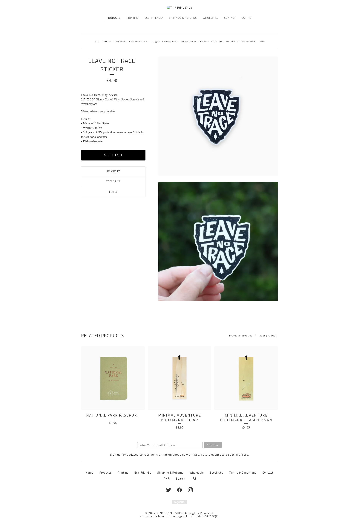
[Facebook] (179, 490)
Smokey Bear (169, 41)
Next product (267, 335)
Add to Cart (113, 155)
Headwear (232, 41)
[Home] (179, 7)
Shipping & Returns (183, 18)
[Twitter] (168, 490)
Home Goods (188, 41)
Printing (133, 18)
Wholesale (210, 18)
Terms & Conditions (243, 472)
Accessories (248, 41)
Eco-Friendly (154, 18)
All (96, 41)
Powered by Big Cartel (179, 502)
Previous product (240, 335)
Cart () (247, 18)
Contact (230, 18)
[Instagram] (190, 490)
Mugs (154, 41)
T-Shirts (107, 41)
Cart (167, 478)
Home (89, 472)
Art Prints (216, 41)
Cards (203, 41)
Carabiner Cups (138, 41)
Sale (261, 41)
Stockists (216, 472)
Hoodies (120, 41)
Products (114, 18)
